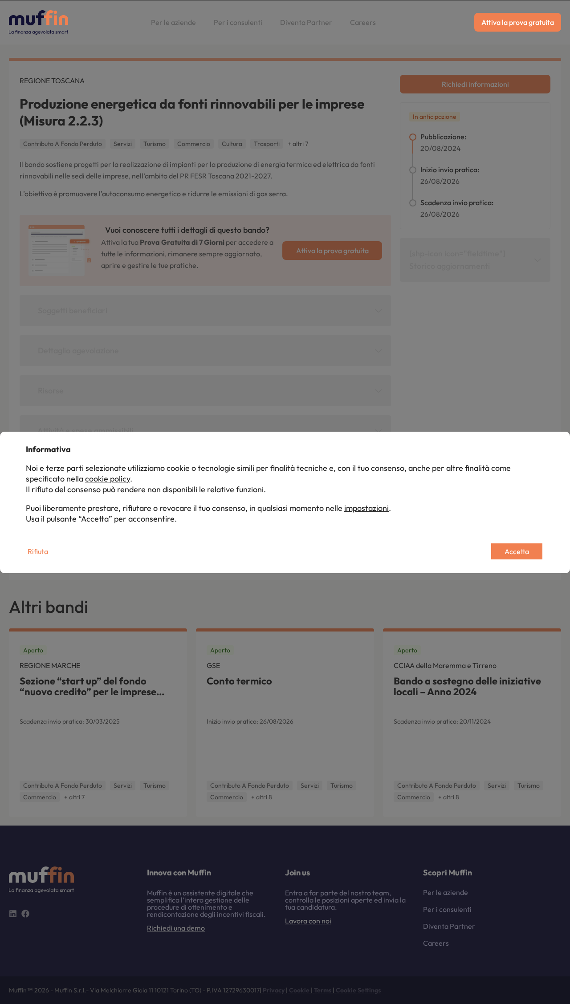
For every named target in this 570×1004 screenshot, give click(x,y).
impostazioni (366, 508)
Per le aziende (173, 22)
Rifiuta (38, 551)
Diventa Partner (306, 22)
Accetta (517, 551)
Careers (363, 22)
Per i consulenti (238, 22)
